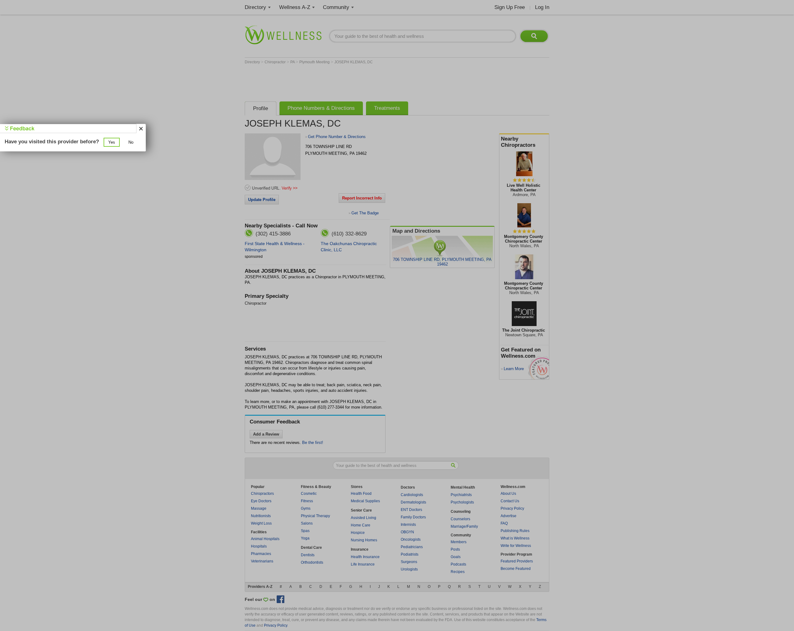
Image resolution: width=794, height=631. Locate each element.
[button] (112, 142)
